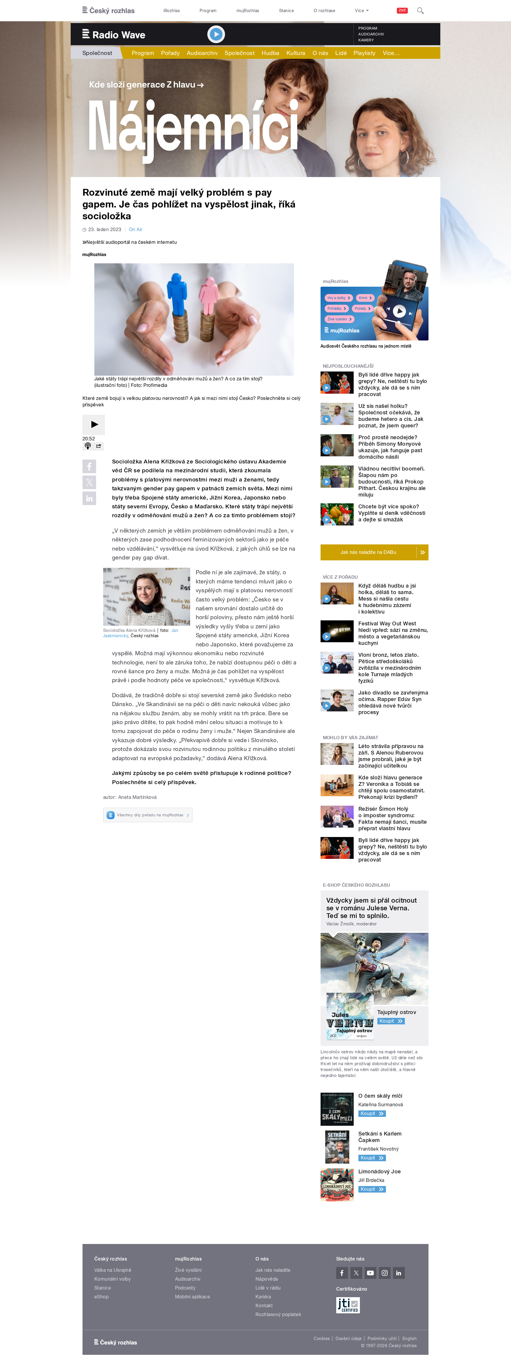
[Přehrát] (94, 425)
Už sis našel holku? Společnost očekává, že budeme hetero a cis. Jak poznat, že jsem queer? (391, 416)
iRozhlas (172, 10)
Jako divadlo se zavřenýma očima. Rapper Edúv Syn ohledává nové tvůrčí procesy (393, 702)
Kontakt (264, 1305)
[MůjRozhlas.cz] (94, 255)
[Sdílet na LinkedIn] (89, 498)
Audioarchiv (371, 34)
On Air (136, 229)
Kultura (296, 53)
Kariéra (263, 1297)
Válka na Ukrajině (112, 1270)
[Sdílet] (98, 446)
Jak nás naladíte (273, 1270)
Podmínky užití (382, 1338)
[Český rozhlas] (109, 10)
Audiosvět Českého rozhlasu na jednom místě (366, 346)
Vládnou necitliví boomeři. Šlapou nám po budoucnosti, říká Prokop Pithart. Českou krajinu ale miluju (392, 481)
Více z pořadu (340, 577)
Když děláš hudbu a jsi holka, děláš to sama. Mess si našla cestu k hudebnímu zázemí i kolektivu (387, 599)
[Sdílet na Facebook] (89, 466)
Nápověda (267, 1279)
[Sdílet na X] (89, 482)
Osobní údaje (349, 1338)
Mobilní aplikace (192, 1297)
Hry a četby (337, 298)
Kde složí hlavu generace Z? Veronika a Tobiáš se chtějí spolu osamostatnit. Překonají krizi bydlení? (391, 787)
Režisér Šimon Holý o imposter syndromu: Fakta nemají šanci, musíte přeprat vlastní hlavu (392, 818)
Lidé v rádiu (268, 1288)
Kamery (366, 40)
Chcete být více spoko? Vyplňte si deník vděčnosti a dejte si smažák (391, 513)
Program (208, 10)
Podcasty (185, 1288)
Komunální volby (112, 1279)
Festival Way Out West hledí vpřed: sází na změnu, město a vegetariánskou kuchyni (393, 633)
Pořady (170, 53)
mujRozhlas (248, 10)
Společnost (97, 53)
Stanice (286, 10)
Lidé (341, 53)
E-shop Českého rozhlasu (356, 885)
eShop (101, 1297)
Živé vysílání (337, 319)
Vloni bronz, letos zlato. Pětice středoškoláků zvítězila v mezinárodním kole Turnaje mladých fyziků (389, 668)
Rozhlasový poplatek (278, 1314)
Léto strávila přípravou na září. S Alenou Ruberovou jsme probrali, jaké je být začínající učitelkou (390, 756)
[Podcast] (88, 446)
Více (391, 53)
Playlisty (365, 53)
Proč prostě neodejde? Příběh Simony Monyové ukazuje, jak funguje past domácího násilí (390, 447)
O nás (320, 53)
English (409, 1338)
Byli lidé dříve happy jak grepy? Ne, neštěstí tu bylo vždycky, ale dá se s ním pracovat (392, 384)
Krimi (363, 298)
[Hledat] (420, 10)
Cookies (322, 1338)
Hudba (270, 53)
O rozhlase (324, 10)
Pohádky (335, 308)
